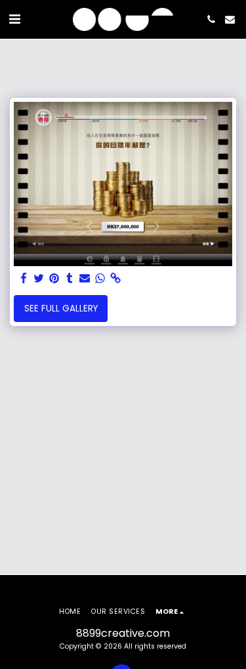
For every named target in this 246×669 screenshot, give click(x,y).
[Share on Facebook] (24, 279)
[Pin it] (54, 279)
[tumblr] (69, 279)
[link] (115, 279)
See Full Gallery (61, 308)
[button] (14, 19)
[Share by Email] (85, 279)
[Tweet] (39, 279)
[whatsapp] (100, 279)
